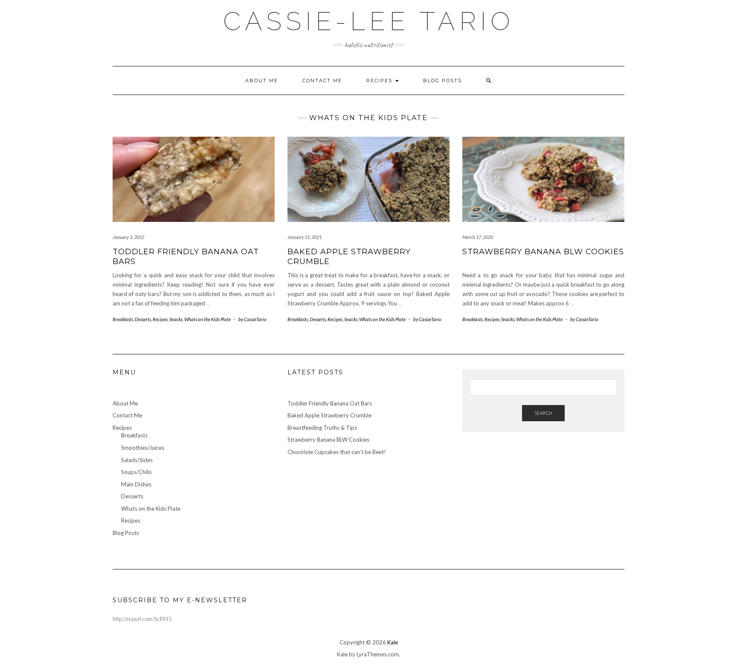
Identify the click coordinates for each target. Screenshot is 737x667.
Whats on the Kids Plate (207, 319)
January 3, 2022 (128, 237)
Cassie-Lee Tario (368, 21)
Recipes (380, 80)
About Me (261, 80)
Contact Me (322, 80)
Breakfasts (123, 319)
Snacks (176, 319)
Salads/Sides (137, 460)
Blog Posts (442, 80)
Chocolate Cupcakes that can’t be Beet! (336, 451)
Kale (392, 642)
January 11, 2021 (304, 237)
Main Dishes (136, 484)
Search (543, 413)
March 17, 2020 (477, 237)
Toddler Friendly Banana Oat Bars (329, 403)
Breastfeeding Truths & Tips (322, 427)
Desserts (143, 319)
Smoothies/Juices (142, 447)
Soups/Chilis (136, 472)
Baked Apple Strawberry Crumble (329, 415)
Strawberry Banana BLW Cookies (543, 251)
